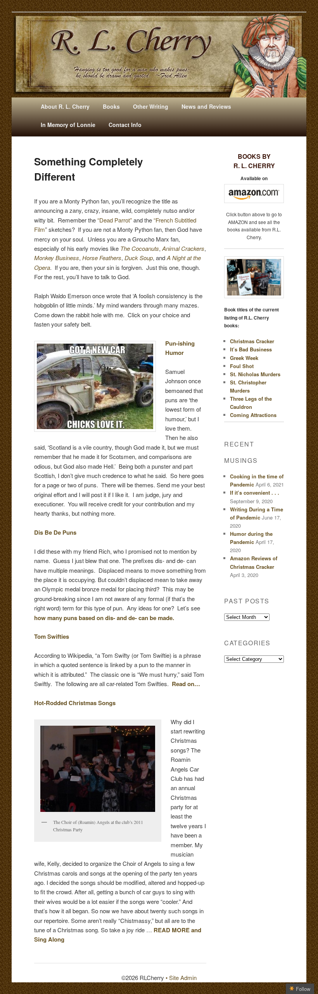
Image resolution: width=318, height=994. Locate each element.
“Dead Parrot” (114, 220)
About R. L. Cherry (65, 106)
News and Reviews (206, 106)
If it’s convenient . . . (254, 492)
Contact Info (125, 125)
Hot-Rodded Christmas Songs (75, 703)
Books (111, 106)
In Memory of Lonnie (68, 125)
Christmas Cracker (252, 341)
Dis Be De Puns (55, 532)
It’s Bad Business (251, 349)
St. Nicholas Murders (255, 374)
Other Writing (150, 106)
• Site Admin (181, 977)
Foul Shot (242, 366)
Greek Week (244, 357)
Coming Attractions (253, 415)
